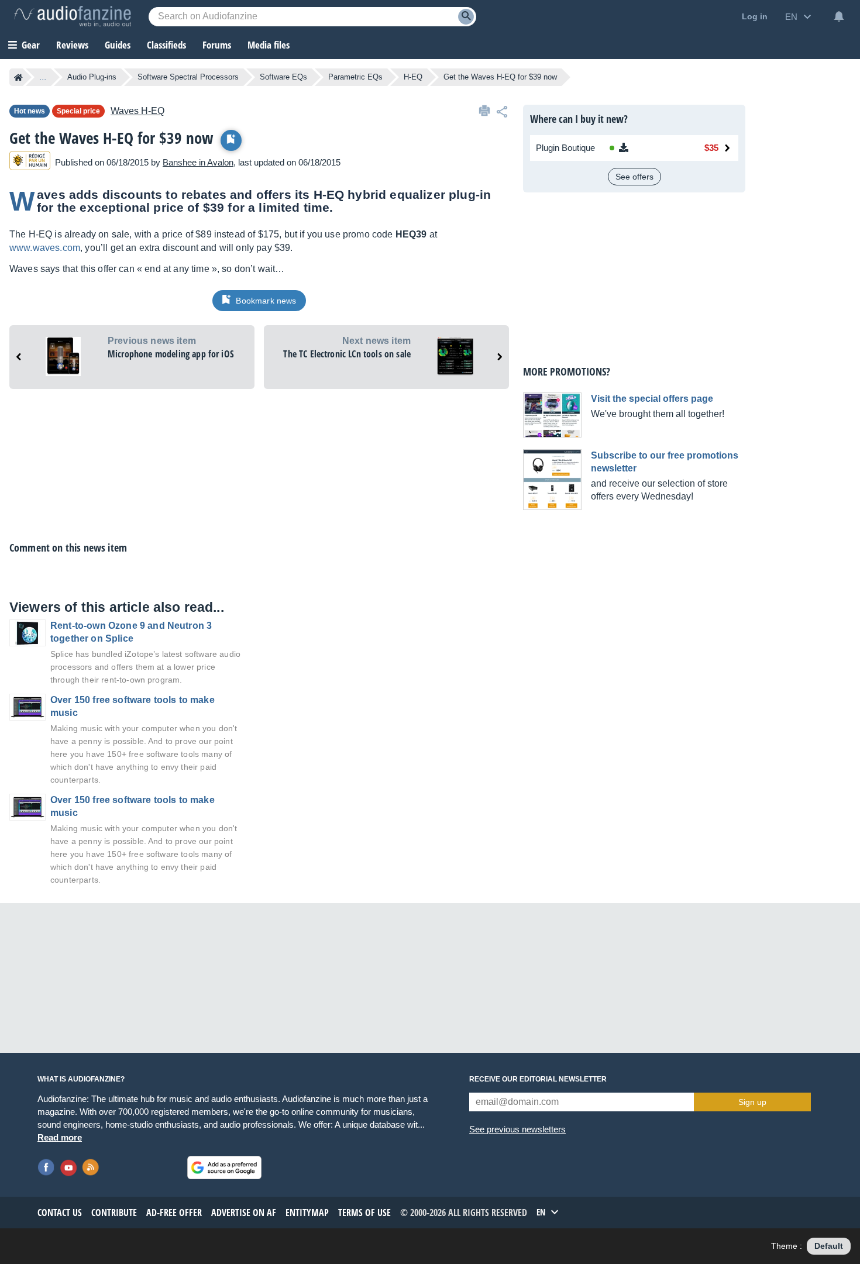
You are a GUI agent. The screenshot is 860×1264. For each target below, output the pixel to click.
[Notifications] (839, 16)
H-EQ (413, 77)
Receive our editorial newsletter (538, 1079)
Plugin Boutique (565, 148)
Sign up (752, 1102)
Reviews (72, 44)
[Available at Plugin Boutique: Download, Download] (642, 148)
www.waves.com (44, 248)
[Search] (466, 17)
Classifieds (166, 44)
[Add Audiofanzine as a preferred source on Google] (224, 1167)
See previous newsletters (517, 1129)
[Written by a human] (29, 162)
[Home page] (18, 77)
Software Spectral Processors (188, 77)
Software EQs (283, 77)
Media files (268, 44)
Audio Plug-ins (91, 77)
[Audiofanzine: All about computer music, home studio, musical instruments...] (72, 16)
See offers (634, 176)
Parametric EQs (355, 77)
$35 (711, 148)
